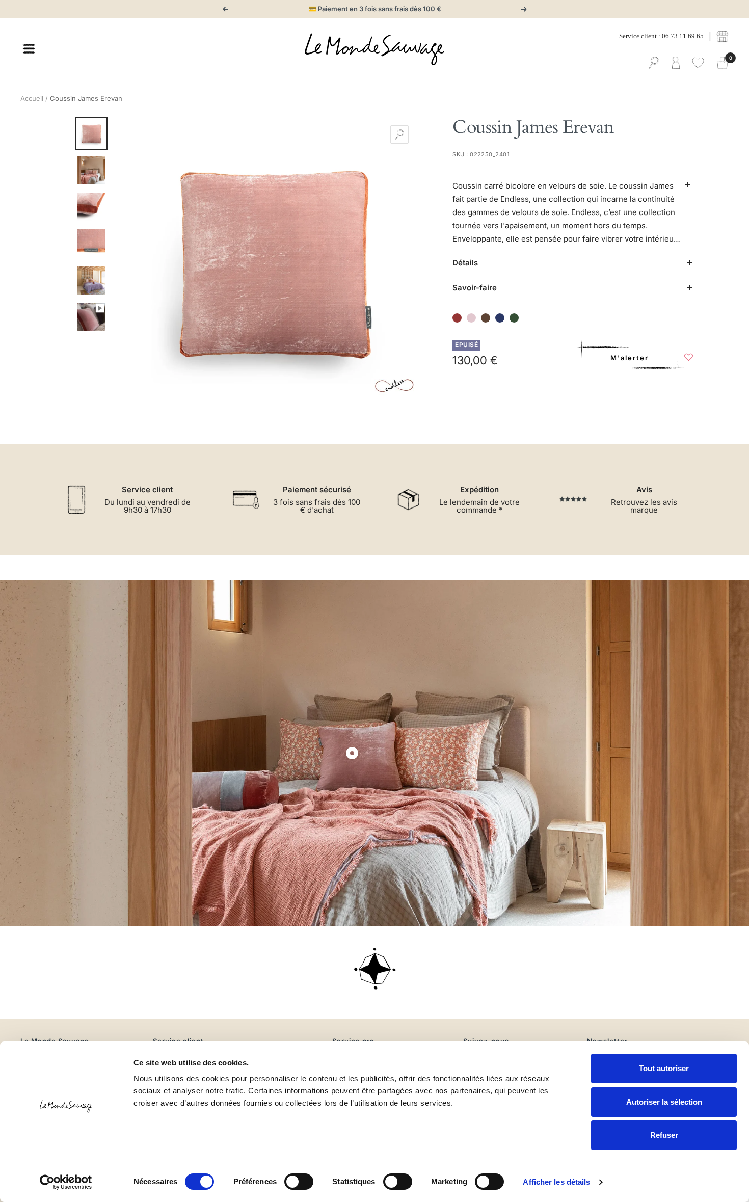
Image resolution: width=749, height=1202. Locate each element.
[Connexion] (676, 63)
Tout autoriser (664, 1068)
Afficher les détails (556, 1182)
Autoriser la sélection (664, 1102)
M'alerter (629, 358)
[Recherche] (654, 63)
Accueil (31, 98)
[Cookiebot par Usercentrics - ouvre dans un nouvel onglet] (66, 1182)
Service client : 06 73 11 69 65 (661, 36)
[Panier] (722, 63)
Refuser (664, 1135)
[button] (688, 360)
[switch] (298, 1181)
